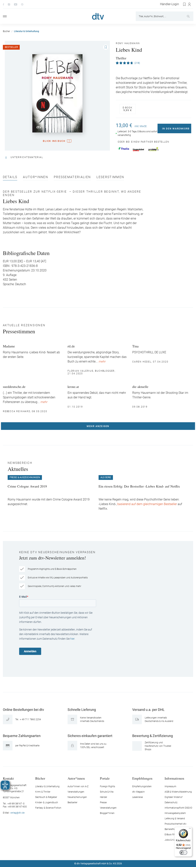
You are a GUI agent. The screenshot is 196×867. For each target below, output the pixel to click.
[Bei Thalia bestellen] (123, 148)
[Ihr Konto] (189, 4)
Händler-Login (169, 4)
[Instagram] (9, 4)
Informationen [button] (174, 778)
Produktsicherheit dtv (175, 824)
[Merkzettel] (184, 4)
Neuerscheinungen (77, 797)
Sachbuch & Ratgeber (46, 797)
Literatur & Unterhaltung (47, 786)
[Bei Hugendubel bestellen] (138, 150)
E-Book (128, 109)
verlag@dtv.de (17, 812)
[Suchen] (188, 16)
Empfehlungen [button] (142, 778)
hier (72, 638)
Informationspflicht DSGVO (178, 807)
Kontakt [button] (8, 778)
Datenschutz (171, 802)
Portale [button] (105, 778)
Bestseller (72, 802)
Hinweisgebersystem (175, 813)
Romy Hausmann (128, 43)
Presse (103, 802)
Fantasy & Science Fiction (48, 807)
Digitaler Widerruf (173, 797)
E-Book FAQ (170, 834)
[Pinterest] (22, 4)
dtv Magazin (138, 791)
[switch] (183, 852)
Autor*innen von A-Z (78, 786)
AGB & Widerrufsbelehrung (178, 791)
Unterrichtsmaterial (27, 157)
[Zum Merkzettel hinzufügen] (105, 47)
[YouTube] (15, 4)
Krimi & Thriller (42, 791)
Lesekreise (137, 797)
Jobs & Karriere (172, 840)
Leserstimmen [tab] (110, 177)
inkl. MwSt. (141, 126)
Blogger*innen (107, 813)
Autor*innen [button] (76, 778)
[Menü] (5, 16)
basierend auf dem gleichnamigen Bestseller (147, 504)
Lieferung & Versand (175, 818)
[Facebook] (3, 4)
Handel (103, 797)
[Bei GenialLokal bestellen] (153, 149)
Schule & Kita (106, 791)
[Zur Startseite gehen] (98, 16)
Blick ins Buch (54, 141)
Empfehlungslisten (142, 786)
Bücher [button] (40, 778)
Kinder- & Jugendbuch (46, 802)
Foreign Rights (107, 786)
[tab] (10, 178)
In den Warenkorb (176, 128)
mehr (102, 361)
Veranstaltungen (76, 791)
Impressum (170, 786)
